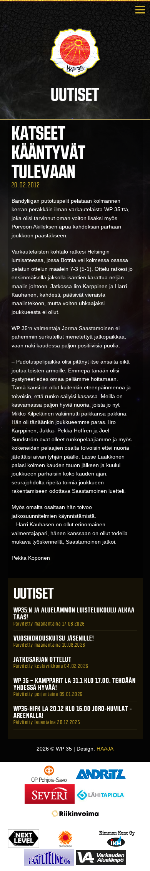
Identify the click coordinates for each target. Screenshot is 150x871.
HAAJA (105, 749)
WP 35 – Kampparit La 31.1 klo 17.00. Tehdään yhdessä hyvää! (74, 684)
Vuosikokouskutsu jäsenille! (53, 638)
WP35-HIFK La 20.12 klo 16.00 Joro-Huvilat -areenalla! (72, 712)
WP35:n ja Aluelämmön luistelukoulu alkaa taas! (74, 613)
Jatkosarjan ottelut (42, 659)
